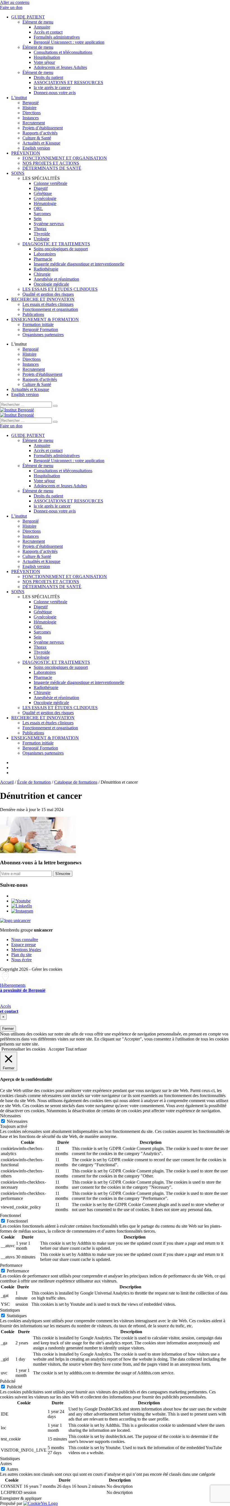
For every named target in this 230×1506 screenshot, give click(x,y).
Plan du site (21, 954)
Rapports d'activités (39, 379)
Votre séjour (44, 62)
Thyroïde (42, 233)
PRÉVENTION (25, 153)
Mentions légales (26, 949)
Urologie (41, 238)
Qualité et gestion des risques (48, 294)
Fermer (8, 1028)
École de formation (34, 782)
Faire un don (11, 7)
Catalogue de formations (75, 782)
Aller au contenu (14, 2)
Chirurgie (42, 274)
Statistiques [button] (10, 1310)
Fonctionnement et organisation (50, 309)
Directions (31, 112)
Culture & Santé (36, 138)
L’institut (19, 97)
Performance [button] (11, 1265)
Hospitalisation (47, 57)
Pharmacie (43, 259)
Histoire (29, 107)
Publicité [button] (7, 1381)
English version (36, 148)
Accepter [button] (56, 1049)
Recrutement (33, 122)
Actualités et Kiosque (41, 143)
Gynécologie (45, 198)
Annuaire (42, 27)
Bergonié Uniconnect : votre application (69, 42)
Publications (33, 314)
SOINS (17, 173)
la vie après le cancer (52, 87)
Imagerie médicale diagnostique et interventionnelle (79, 264)
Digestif (41, 188)
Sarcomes (42, 213)
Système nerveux (49, 223)
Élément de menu (37, 22)
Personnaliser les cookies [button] (23, 1049)
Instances (30, 117)
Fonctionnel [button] (10, 1215)
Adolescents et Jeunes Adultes (60, 67)
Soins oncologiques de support (61, 248)
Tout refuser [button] (76, 1049)
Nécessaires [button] (10, 1115)
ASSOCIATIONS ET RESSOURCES (68, 82)
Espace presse (23, 944)
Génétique (43, 193)
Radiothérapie (46, 269)
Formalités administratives (57, 37)
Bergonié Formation (40, 329)
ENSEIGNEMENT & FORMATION (45, 319)
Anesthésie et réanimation (56, 279)
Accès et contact (48, 32)
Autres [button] (6, 1463)
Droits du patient (48, 77)
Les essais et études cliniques (47, 304)
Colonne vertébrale (50, 183)
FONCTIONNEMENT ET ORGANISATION (64, 158)
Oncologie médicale (51, 284)
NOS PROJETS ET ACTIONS (50, 163)
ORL (38, 208)
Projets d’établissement (42, 127)
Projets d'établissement (42, 374)
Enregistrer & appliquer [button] (21, 1498)
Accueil (7, 782)
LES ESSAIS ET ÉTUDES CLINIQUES (60, 289)
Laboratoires (45, 254)
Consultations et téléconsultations (63, 52)
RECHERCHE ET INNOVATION (43, 299)
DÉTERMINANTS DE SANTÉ (51, 168)
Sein (38, 218)
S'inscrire (62, 874)
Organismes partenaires (43, 334)
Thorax (40, 228)
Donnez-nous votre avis (55, 92)
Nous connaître (24, 939)
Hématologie (45, 203)
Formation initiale (38, 324)
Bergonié (30, 102)
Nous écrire (21, 959)
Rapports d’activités (40, 133)
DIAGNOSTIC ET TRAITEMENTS (56, 243)
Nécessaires (17, 1121)
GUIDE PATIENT (28, 17)
